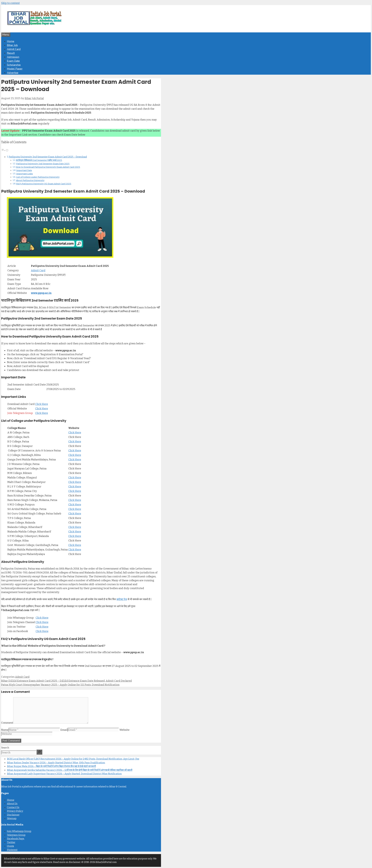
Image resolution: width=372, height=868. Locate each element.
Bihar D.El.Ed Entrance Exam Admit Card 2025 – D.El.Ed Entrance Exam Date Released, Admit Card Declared (66, 680)
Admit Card (14, 49)
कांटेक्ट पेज (122, 599)
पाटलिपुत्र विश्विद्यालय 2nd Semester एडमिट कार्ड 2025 (39, 160)
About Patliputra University (30, 180)
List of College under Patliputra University (38, 177)
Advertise (12, 72)
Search (5, 747)
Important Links (24, 173)
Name (5, 729)
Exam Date (13, 61)
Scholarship (14, 65)
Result (11, 53)
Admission (13, 57)
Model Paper (15, 68)
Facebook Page (16, 838)
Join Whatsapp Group (19, 831)
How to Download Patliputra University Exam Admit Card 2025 (48, 167)
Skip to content (10, 3)
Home (10, 41)
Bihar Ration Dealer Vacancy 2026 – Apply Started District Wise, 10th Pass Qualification (56, 762)
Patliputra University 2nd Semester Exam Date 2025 (42, 163)
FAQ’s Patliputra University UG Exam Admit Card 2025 (43, 183)
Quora (10, 846)
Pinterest (12, 849)
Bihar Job (12, 45)
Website (124, 729)
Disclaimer (13, 814)
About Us (12, 803)
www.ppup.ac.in (41, 293)
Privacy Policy (15, 811)
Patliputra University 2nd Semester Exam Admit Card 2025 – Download (48, 156)
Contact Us (13, 807)
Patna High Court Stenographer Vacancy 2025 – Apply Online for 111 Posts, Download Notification (60, 684)
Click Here (41, 404)
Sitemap (11, 818)
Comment (7, 722)
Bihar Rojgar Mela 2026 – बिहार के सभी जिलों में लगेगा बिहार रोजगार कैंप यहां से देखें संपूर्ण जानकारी (51, 766)
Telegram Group (16, 834)
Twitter (11, 842)
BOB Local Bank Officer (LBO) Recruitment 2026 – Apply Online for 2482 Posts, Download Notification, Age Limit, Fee (73, 758)
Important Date (24, 170)
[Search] (39, 752)
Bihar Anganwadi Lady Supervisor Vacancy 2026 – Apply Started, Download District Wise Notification (64, 773)
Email (64, 729)
